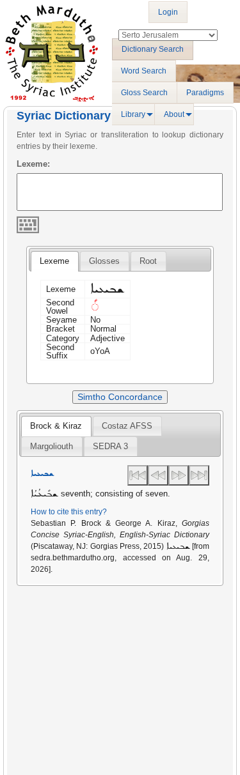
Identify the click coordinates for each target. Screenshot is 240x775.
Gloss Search (144, 92)
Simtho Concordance (120, 397)
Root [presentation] (148, 261)
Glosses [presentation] (104, 261)
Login (168, 12)
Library (133, 114)
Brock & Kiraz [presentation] (56, 426)
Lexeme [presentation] (54, 261)
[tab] (54, 261)
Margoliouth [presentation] (51, 446)
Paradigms (205, 92)
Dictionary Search (153, 49)
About (174, 114)
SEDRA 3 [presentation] (110, 446)
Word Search (143, 70)
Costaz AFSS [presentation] (127, 426)
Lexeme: (33, 164)
